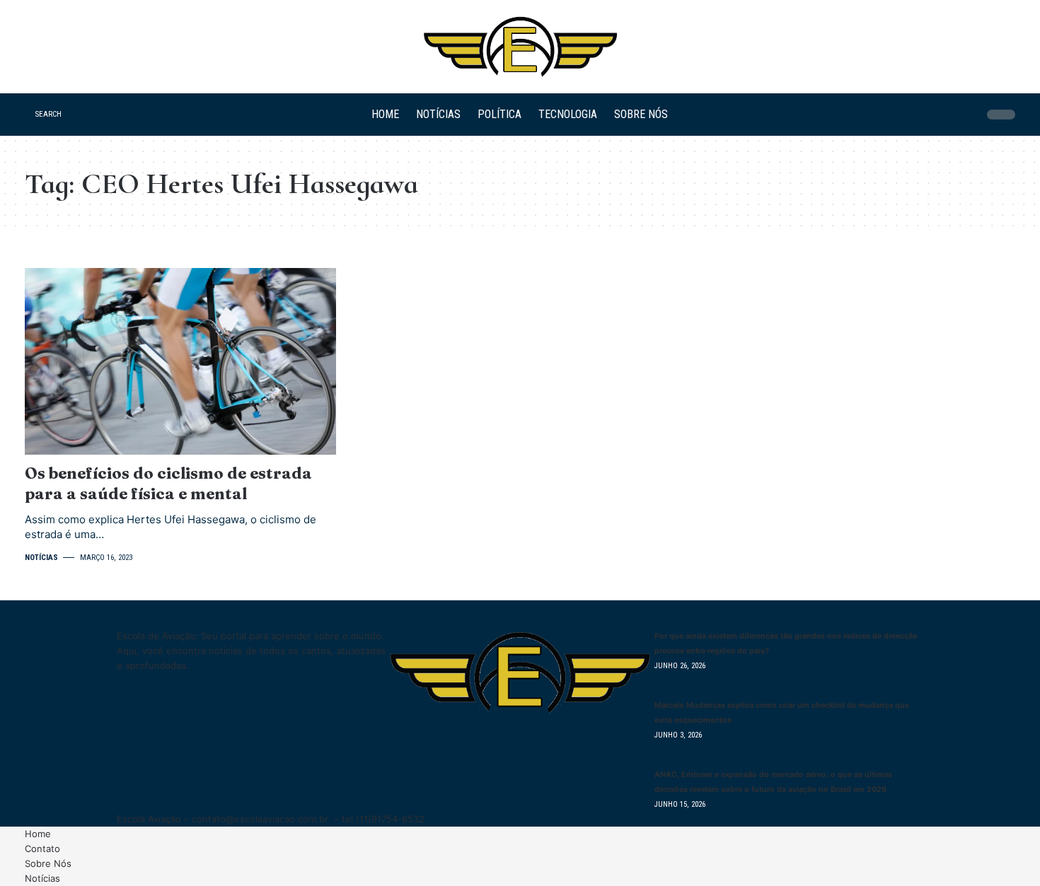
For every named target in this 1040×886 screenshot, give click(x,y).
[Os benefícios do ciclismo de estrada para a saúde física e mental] (180, 361)
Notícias (41, 557)
